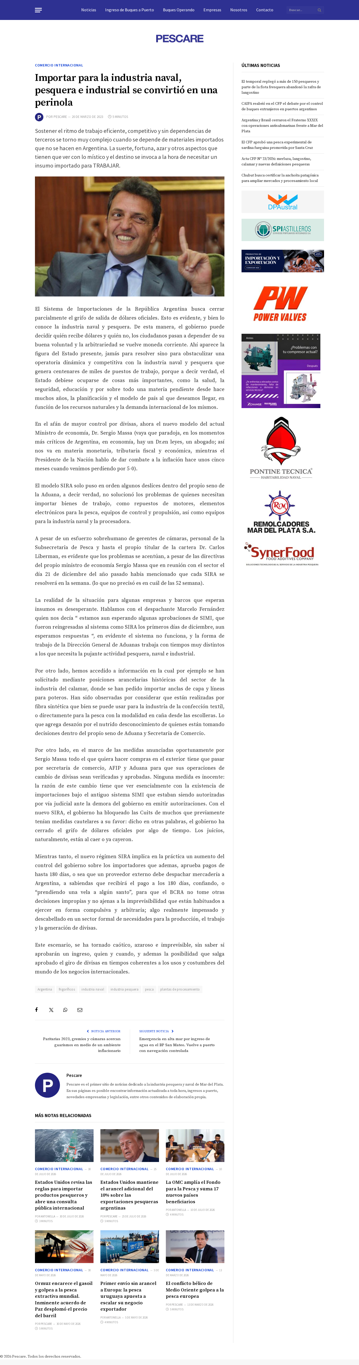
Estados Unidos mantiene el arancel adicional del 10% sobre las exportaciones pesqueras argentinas (129, 1195)
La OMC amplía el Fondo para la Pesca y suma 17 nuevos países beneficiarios (193, 1192)
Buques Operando (178, 9)
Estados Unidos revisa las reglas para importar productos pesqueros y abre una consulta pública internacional (63, 1195)
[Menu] (38, 10)
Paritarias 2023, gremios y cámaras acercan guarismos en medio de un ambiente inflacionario (82, 1044)
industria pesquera (125, 989)
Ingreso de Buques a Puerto (129, 9)
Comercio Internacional (59, 65)
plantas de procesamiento (180, 989)
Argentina (45, 989)
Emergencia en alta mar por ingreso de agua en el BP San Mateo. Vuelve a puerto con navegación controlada (177, 1044)
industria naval (92, 989)
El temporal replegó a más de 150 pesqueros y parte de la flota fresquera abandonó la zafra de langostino (281, 87)
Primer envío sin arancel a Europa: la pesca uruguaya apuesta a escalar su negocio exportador (128, 1296)
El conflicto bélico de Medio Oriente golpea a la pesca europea (195, 1289)
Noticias (88, 9)
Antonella (48, 1216)
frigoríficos (67, 989)
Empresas (212, 9)
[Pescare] (179, 38)
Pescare (60, 116)
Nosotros (238, 9)
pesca (149, 989)
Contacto (264, 9)
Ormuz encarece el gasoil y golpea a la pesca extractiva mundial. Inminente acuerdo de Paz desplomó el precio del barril (64, 1299)
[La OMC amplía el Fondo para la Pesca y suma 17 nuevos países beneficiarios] (195, 1145)
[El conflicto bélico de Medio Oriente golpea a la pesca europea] (195, 1246)
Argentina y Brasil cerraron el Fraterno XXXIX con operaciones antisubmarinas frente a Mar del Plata (282, 126)
